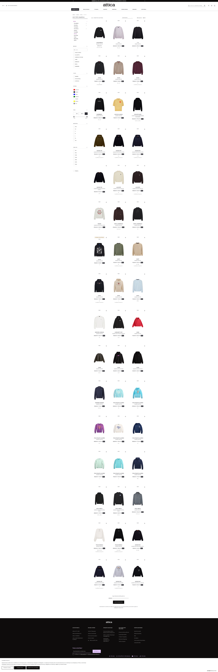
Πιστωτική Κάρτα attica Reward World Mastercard (109, 632)
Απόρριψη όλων (20, 667)
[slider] (73, 116)
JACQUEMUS (99, 42)
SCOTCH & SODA (119, 114)
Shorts (75, 40)
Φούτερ (75, 33)
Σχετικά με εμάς (137, 631)
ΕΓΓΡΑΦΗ (96, 651)
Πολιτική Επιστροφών (92, 635)
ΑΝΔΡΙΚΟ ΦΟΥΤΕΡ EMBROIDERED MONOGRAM (138, 116)
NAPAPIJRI (99, 150)
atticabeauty (127, 656)
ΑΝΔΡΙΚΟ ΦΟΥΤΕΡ (99, 79)
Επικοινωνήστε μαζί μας (124, 632)
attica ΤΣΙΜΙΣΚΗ (76, 635)
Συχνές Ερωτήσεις (122, 634)
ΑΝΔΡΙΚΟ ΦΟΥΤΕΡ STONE (118, 368)
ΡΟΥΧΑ (81, 14)
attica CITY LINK (76, 631)
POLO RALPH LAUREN (118, 402)
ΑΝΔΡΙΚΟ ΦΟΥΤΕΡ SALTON (138, 368)
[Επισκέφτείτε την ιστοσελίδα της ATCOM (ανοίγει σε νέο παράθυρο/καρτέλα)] (211, 670)
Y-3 (118, 42)
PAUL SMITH (99, 508)
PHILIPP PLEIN (137, 114)
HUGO (99, 259)
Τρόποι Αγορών (122, 641)
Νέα (135, 635)
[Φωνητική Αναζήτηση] (204, 5)
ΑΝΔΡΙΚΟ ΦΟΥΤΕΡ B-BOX (99, 582)
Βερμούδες (76, 38)
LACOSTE (118, 187)
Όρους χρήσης (83, 654)
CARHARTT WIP (118, 332)
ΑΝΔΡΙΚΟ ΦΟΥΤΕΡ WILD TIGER (99, 225)
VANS (137, 332)
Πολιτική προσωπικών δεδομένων (94, 654)
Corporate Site (137, 642)
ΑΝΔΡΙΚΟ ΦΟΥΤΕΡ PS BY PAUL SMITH (99, 510)
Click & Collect (91, 638)
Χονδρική (136, 638)
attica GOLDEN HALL (77, 633)
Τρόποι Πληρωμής (92, 631)
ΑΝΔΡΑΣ (77, 14)
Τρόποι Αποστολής (92, 633)
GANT (118, 259)
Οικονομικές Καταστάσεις (139, 640)
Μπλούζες (76, 25)
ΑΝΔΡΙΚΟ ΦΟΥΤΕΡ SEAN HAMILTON (118, 333)
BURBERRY (99, 114)
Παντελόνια (76, 28)
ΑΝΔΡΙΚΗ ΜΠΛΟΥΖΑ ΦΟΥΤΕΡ (118, 188)
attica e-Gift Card (93, 640)
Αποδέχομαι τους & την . (87, 654)
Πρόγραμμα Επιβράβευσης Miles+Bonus (106, 640)
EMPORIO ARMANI (99, 332)
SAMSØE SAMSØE (99, 402)
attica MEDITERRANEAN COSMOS (78, 639)
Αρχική (74, 14)
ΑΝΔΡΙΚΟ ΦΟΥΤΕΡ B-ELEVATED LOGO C (99, 189)
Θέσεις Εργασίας (137, 633)
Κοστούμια (76, 35)
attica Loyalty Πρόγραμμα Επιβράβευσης (108, 635)
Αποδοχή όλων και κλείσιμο (33, 667)
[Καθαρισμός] (202, 5)
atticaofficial (121, 656)
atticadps (113, 656)
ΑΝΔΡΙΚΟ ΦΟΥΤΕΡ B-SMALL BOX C (137, 546)
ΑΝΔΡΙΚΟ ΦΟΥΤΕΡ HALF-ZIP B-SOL (137, 582)
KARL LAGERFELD (118, 223)
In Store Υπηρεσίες (123, 636)
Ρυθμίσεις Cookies (7, 667)
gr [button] (3, 5)
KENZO (99, 223)
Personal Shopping (123, 639)
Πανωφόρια (76, 23)
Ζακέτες (75, 30)
